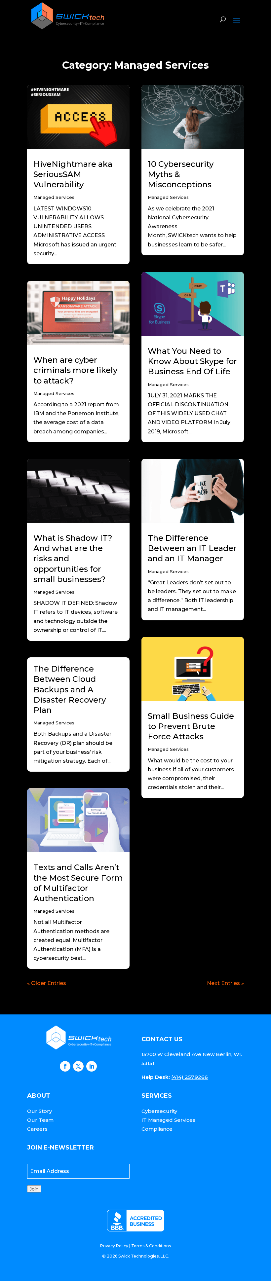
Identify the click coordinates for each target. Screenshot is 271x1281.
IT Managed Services (168, 1120)
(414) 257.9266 (189, 1077)
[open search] (223, 19)
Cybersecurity (159, 1111)
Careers (37, 1129)
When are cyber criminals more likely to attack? (75, 370)
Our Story (39, 1111)
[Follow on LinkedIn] (91, 1066)
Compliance (157, 1129)
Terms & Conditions (151, 1245)
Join (34, 1188)
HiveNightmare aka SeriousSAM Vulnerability (72, 174)
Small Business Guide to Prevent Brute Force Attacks (191, 726)
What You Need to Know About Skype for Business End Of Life (192, 361)
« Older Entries (46, 983)
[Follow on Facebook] (65, 1066)
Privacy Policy (114, 1245)
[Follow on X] (78, 1066)
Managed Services (53, 197)
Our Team (40, 1120)
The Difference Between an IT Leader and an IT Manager (192, 548)
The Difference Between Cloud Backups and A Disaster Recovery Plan (69, 689)
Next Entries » (225, 983)
